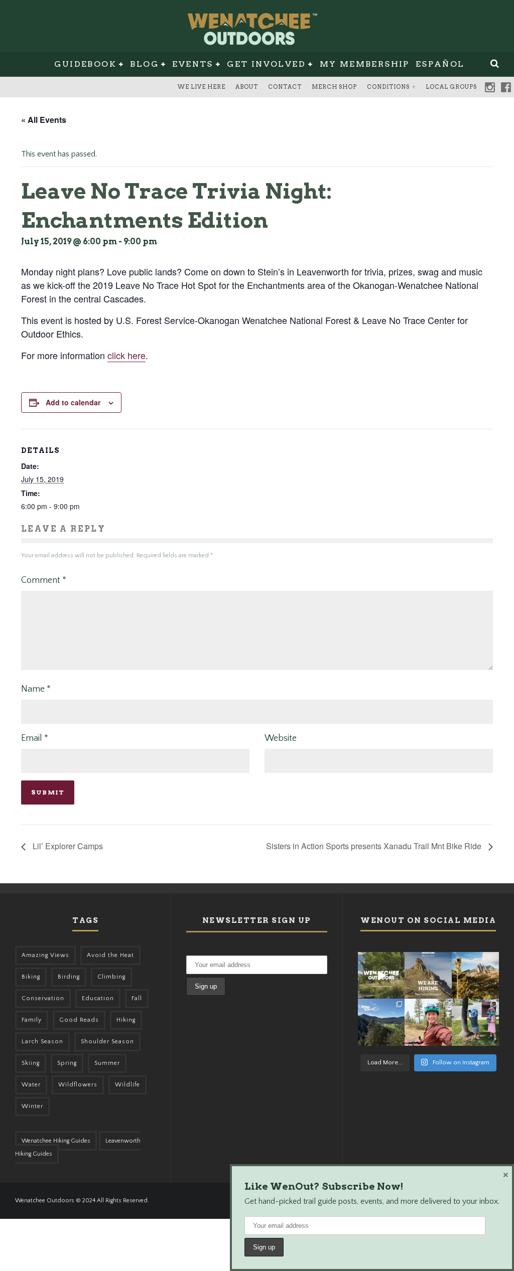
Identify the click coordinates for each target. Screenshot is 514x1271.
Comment (43, 580)
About (246, 86)
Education (98, 998)
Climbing (111, 977)
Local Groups (451, 86)
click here (126, 355)
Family (32, 1020)
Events (192, 64)
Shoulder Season (107, 1041)
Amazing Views (45, 955)
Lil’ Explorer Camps (67, 846)
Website (281, 738)
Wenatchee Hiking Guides (56, 1141)
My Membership (365, 64)
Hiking (126, 1020)
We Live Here (201, 86)
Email (34, 738)
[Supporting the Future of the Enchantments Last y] (475, 975)
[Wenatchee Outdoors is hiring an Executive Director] (428, 975)
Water (31, 1084)
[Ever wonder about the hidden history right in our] (381, 1022)
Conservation (43, 998)
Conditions (388, 86)
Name (36, 689)
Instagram (490, 87)
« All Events (43, 119)
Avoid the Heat (110, 955)
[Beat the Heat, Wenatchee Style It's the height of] (381, 975)
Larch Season (42, 1041)
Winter (32, 1106)
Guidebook (85, 64)
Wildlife (127, 1084)
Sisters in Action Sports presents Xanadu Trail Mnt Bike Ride (374, 846)
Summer (107, 1063)
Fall (137, 998)
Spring (67, 1063)
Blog (144, 64)
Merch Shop (334, 86)
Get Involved (266, 64)
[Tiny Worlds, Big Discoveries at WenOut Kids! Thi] (475, 1022)
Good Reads (79, 1020)
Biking (31, 977)
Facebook (506, 87)
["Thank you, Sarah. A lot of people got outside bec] (428, 1022)
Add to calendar (73, 402)
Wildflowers (77, 1084)
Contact (285, 86)
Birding (69, 977)
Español (440, 64)
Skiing (31, 1063)
